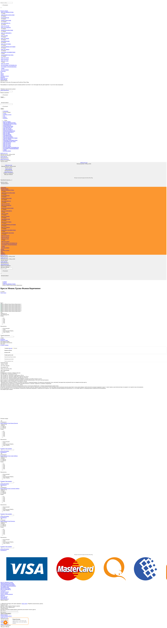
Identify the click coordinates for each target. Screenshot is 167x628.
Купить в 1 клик (4, 340)
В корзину (3, 339)
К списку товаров (4, 345)
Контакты (3, 77)
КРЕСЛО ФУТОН (5, 25)
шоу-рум (10, 348)
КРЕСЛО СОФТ (4, 60)
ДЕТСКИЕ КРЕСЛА (5, 23)
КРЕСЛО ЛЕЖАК (5, 49)
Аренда (2, 73)
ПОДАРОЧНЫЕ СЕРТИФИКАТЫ (9, 65)
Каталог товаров (4, 10)
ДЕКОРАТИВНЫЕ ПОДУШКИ (8, 46)
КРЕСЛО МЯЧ (4, 35)
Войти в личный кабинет (6, 613)
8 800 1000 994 (4, 79)
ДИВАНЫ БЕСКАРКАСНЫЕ (7, 15)
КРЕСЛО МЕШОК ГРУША (7, 12)
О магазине (3, 71)
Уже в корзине (8, 448)
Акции (2, 74)
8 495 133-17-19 (4, 78)
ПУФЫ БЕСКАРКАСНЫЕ (7, 30)
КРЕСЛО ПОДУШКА (6, 44)
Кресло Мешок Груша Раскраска (8, 521)
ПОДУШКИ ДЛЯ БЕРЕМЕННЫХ (9, 66)
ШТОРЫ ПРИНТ (5, 69)
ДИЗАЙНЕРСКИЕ (5, 41)
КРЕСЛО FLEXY (5, 57)
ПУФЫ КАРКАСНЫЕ (6, 20)
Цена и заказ (3, 292)
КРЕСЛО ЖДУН (5, 59)
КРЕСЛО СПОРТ (5, 63)
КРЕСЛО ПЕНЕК (5, 38)
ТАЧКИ (2, 68)
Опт (1, 72)
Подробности (4, 452)
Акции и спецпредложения (7, 594)
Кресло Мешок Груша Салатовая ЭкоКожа (10, 488)
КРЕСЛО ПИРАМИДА (6, 33)
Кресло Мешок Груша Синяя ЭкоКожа (9, 455)
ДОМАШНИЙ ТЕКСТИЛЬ (7, 55)
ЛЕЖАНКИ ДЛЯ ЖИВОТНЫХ (8, 52)
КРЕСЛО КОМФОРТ (6, 27)
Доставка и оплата (5, 76)
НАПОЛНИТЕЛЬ (5, 17)
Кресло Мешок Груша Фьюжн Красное (9, 423)
